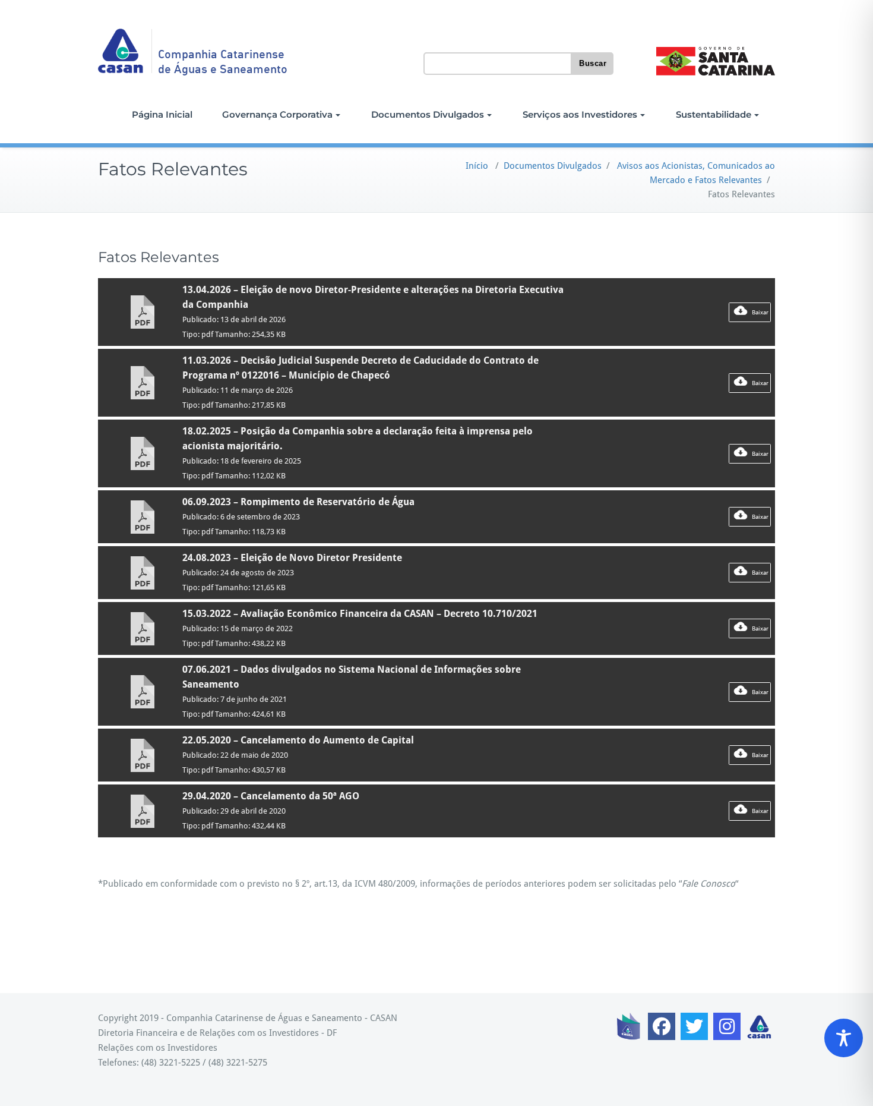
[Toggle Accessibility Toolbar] (843, 1037)
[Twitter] (694, 1026)
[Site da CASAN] (759, 1026)
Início (477, 165)
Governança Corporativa (277, 114)
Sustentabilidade (713, 114)
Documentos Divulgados (427, 114)
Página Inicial (162, 114)
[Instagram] (727, 1026)
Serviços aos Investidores (580, 114)
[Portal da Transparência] (628, 1026)
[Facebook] (661, 1026)
